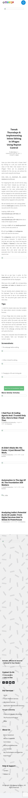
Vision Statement (9, 735)
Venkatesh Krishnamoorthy (9, 422)
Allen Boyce (14, 152)
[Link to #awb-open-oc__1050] (23, 2)
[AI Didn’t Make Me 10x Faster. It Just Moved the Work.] (14, 437)
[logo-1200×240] (8, 2)
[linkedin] (13, 682)
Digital (17, 155)
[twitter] (7, 682)
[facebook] (3, 682)
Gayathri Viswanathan (8, 454)
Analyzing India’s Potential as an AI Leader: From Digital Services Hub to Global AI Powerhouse (14, 516)
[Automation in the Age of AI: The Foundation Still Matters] (14, 470)
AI (5, 424)
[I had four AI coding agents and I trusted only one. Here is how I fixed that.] (14, 403)
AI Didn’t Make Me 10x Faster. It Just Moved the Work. (13, 450)
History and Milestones (11, 745)
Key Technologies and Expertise (13, 752)
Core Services (8, 749)
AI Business (9, 424)
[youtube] (10, 682)
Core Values (7, 742)
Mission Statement (9, 738)
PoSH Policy (7, 756)
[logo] (10, 541)
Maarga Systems (18, 785)
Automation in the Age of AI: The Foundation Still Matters (14, 482)
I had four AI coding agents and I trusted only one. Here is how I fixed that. (14, 416)
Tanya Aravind (6, 521)
